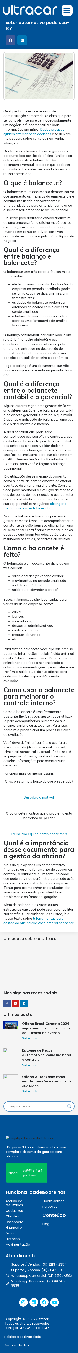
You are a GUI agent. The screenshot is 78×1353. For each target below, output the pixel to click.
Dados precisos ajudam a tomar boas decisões (33, 131)
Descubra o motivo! (38, 797)
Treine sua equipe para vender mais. (39, 834)
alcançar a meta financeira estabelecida (34, 505)
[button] (67, 10)
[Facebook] (44, 1302)
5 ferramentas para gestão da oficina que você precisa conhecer (38, 920)
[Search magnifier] (69, 1106)
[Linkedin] (33, 1302)
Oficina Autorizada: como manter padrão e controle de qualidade (47, 1081)
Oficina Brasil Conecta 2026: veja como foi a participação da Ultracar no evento (46, 1028)
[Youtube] (54, 1302)
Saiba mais (29, 1038)
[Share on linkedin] (22, 40)
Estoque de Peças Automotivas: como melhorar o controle (47, 1054)
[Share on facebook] (10, 40)
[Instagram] (23, 1302)
